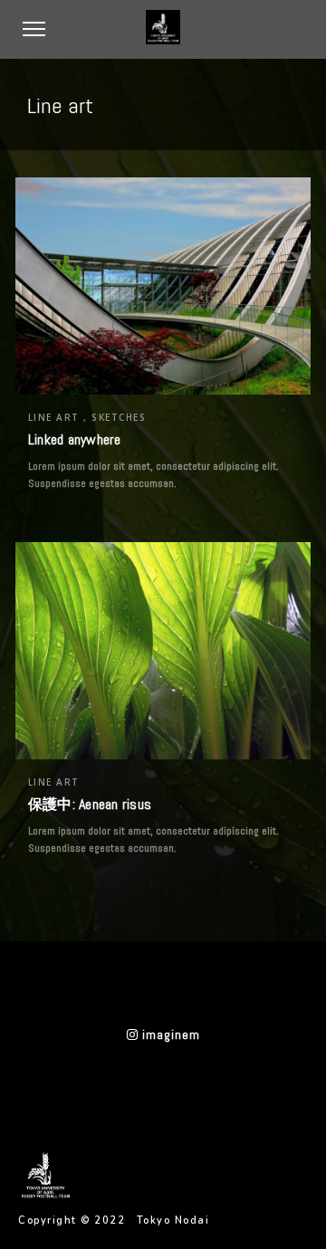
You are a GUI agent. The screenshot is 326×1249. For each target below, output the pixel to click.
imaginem (169, 1034)
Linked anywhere (74, 439)
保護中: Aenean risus (89, 804)
